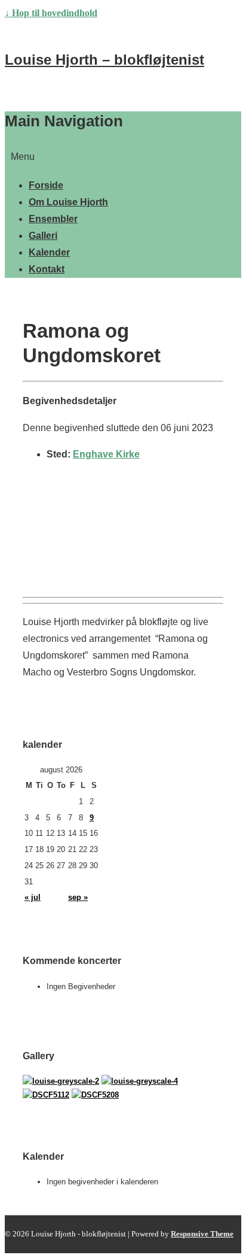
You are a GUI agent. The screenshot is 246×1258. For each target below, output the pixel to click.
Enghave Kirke (106, 454)
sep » (78, 897)
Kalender (49, 252)
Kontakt (46, 269)
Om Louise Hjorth (68, 202)
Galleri (43, 236)
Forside (46, 185)
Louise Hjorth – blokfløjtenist (104, 59)
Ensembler (53, 219)
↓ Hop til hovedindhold (51, 13)
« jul (32, 897)
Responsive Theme (202, 1233)
